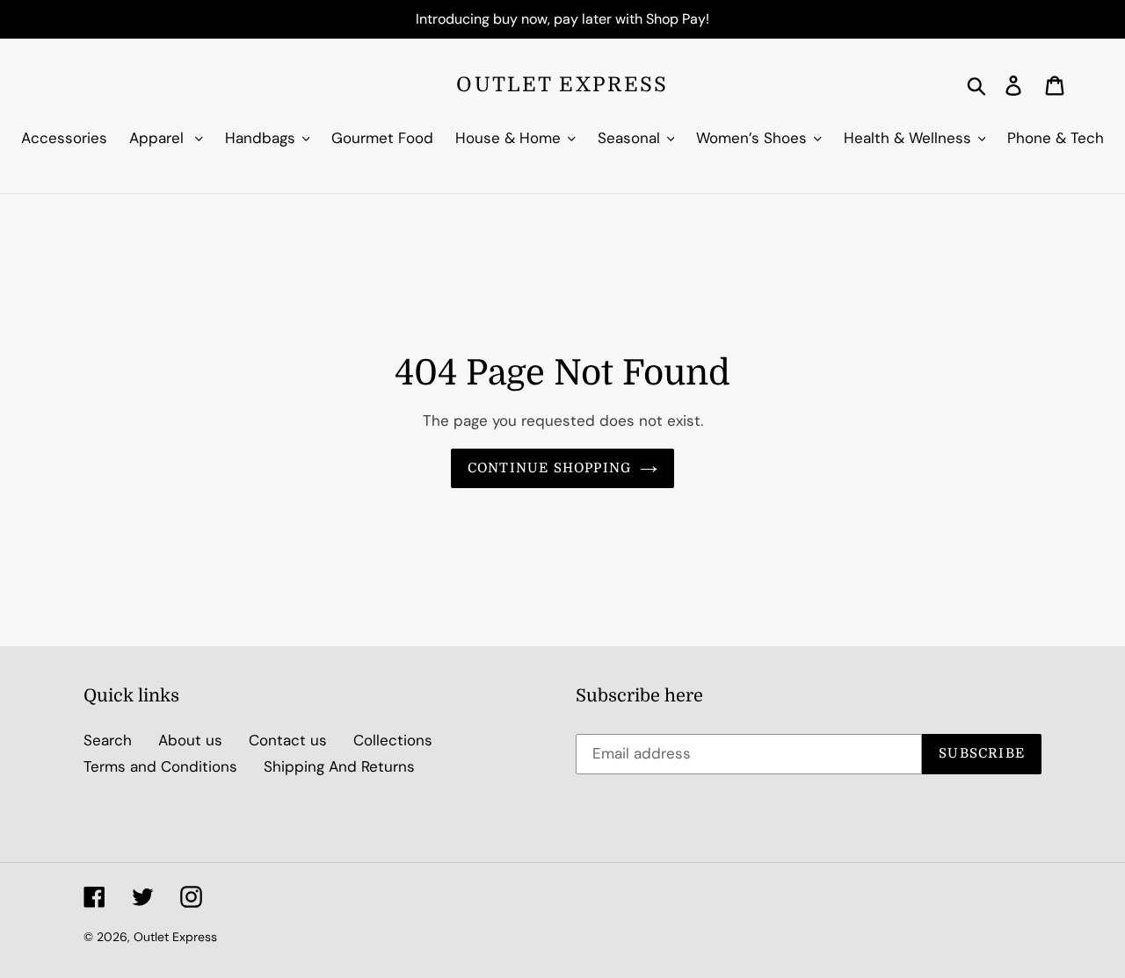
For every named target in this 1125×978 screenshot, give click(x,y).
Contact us (288, 740)
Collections (392, 740)
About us (190, 740)
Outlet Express (562, 85)
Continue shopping (549, 468)
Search (107, 740)
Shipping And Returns (339, 766)
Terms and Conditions (160, 766)
